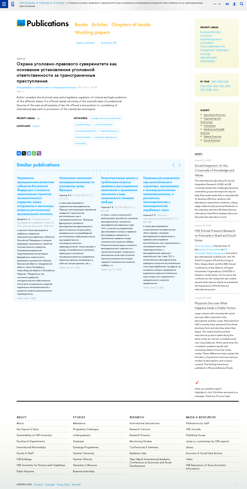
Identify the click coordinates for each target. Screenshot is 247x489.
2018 (209, 89)
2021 (221, 86)
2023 (209, 86)
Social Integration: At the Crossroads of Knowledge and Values (214, 170)
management (207, 49)
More (216, 89)
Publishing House (195, 435)
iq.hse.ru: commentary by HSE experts (207, 441)
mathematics (222, 49)
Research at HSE (109, 42)
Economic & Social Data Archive (204, 453)
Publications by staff (197, 423)
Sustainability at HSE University (34, 435)
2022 (215, 86)
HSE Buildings (24, 459)
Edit (237, 483)
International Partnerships (31, 447)
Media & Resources (201, 417)
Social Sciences (212, 140)
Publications (48, 23)
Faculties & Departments (31, 441)
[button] (89, 170)
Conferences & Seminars (144, 447)
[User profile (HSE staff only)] (234, 4)
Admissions (79, 423)
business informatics (210, 31)
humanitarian (207, 42)
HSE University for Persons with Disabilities (41, 465)
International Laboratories (144, 423)
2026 (219, 81)
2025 (226, 81)
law (223, 46)
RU (215, 4)
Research (137, 417)
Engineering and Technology (210, 120)
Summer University (83, 453)
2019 (203, 89)
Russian (36, 126)
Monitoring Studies (141, 441)
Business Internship (84, 471)
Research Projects (140, 435)
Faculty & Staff (25, 453)
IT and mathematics (210, 46)
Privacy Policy (63, 484)
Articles (99, 24)
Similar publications (38, 165)
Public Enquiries (25, 471)
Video (189, 459)
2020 (228, 86)
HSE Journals (193, 429)
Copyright (49, 484)
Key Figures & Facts (28, 429)
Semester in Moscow (85, 465)
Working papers (92, 32)
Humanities (210, 125)
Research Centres (140, 429)
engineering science (211, 39)
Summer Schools (82, 459)
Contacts (38, 484)
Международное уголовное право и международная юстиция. (47, 87)
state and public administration (208, 59)
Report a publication (85, 42)
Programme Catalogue (86, 429)
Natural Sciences (212, 136)
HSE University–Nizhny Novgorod (211, 251)
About (22, 417)
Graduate (78, 441)
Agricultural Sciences (214, 114)
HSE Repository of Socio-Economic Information (206, 466)
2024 (203, 86)
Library (189, 447)
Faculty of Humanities (209, 249)
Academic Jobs (138, 453)
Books (81, 24)
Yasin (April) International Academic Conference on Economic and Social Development (150, 462)
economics (206, 35)
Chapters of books (131, 24)
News (198, 154)
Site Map (76, 484)
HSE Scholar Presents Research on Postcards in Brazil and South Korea (215, 235)
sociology (205, 53)
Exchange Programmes (85, 447)
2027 (213, 81)
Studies (79, 417)
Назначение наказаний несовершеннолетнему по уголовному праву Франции (77, 184)
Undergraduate (81, 435)
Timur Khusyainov (203, 245)
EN (219, 4)
